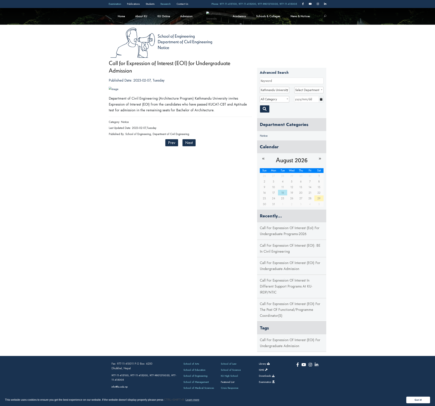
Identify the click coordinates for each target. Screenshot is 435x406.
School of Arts (191, 364)
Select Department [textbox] (307, 90)
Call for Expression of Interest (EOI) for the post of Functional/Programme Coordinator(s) (290, 309)
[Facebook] (303, 4)
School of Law (228, 364)
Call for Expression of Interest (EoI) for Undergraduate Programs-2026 (289, 230)
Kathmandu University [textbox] (274, 90)
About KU (141, 16)
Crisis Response (229, 388)
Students (150, 4)
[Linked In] (325, 4)
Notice (163, 47)
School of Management (196, 382)
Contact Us (182, 4)
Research (166, 4)
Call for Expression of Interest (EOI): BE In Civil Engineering (290, 248)
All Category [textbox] (269, 99)
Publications (134, 4)
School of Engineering (176, 35)
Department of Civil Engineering (185, 41)
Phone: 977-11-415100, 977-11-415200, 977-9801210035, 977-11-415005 (254, 4)
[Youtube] (310, 4)
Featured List (227, 382)
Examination (115, 4)
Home (121, 16)
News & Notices (300, 16)
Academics (239, 16)
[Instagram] (318, 4)
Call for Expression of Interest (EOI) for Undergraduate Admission (290, 265)
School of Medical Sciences (199, 388)
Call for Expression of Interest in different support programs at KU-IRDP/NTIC (286, 286)
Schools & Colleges (268, 16)
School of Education (194, 370)
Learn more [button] (192, 399)
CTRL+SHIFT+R (174, 399)
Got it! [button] (418, 400)
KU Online (164, 16)
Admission (186, 16)
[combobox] (274, 90)
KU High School (229, 376)
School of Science (231, 370)
